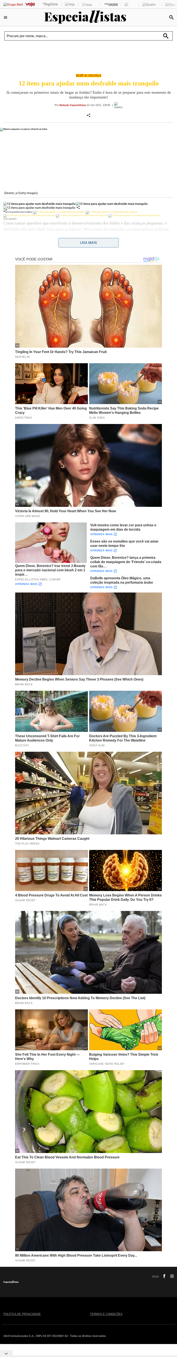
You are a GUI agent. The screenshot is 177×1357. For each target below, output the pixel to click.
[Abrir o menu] (6, 17)
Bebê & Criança (88, 75)
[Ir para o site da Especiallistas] (86, 22)
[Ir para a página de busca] (171, 17)
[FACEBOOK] (163, 1276)
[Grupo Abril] (13, 4)
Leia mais (88, 243)
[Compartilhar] (78, 207)
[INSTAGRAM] (170, 1276)
